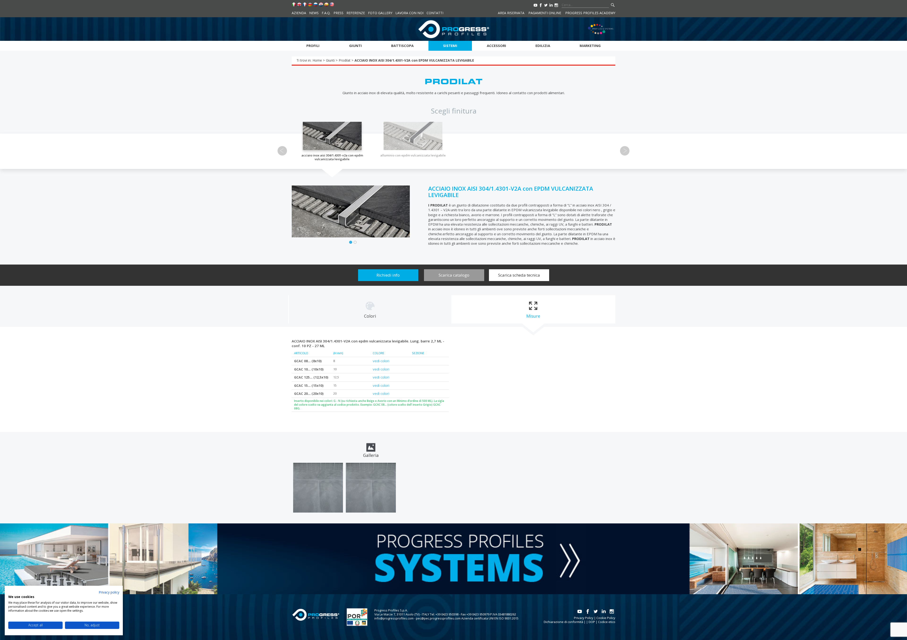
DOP (592, 622)
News (314, 13)
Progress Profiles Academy (590, 13)
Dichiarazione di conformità (563, 622)
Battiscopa (402, 45)
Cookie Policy (605, 618)
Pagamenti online (544, 13)
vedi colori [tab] (381, 360)
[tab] (370, 309)
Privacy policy (109, 592)
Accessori (496, 45)
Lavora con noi (409, 13)
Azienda (299, 13)
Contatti (435, 13)
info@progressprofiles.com (394, 618)
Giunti (355, 45)
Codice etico (606, 622)
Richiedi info (388, 275)
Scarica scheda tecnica (519, 275)
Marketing (590, 45)
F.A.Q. (326, 13)
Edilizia (542, 45)
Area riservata (511, 13)
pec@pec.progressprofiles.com (438, 618)
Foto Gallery (380, 13)
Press (338, 13)
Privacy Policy (583, 618)
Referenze (356, 13)
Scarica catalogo (454, 275)
